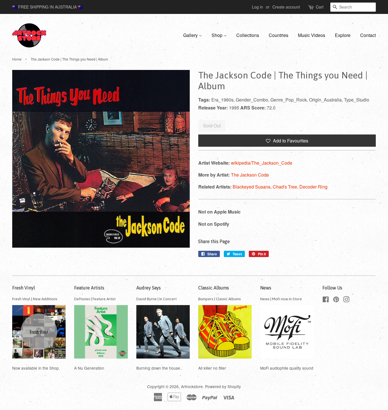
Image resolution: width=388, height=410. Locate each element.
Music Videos (311, 35)
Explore (343, 35)
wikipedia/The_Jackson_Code (261, 163)
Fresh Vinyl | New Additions (34, 299)
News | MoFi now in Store (281, 299)
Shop (218, 35)
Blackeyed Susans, (253, 186)
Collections (247, 35)
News (265, 287)
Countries (278, 35)
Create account (286, 7)
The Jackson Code (250, 174)
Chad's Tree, (286, 186)
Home (17, 59)
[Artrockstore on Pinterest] (336, 300)
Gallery (191, 35)
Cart (320, 7)
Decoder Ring (313, 186)
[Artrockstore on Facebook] (325, 300)
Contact (368, 35)
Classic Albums (213, 287)
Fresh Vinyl (23, 287)
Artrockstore (192, 386)
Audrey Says (148, 287)
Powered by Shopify (223, 386)
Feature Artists (89, 287)
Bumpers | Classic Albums (219, 299)
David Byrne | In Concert (156, 299)
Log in (257, 7)
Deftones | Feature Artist (95, 299)
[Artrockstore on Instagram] (346, 300)
